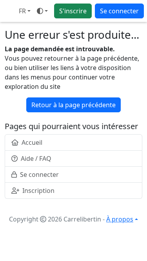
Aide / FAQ (36, 158)
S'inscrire (73, 11)
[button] (25, 11)
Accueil (32, 142)
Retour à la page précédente (73, 105)
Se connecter (119, 11)
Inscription (38, 190)
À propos (119, 219)
